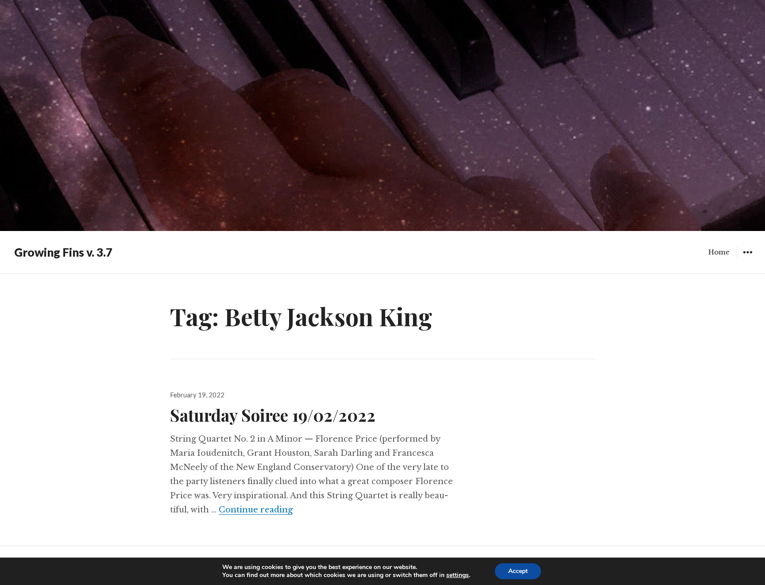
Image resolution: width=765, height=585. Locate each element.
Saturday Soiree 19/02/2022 (272, 415)
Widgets (747, 258)
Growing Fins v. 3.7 (63, 252)
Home (719, 252)
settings (457, 575)
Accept (518, 571)
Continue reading (256, 510)
